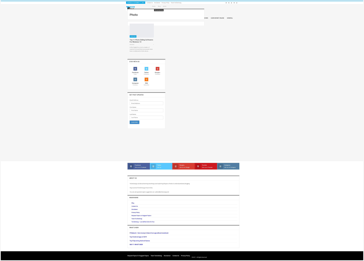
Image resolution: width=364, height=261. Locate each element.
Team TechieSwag (176, 2)
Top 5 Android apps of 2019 (138, 237)
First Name (133, 107)
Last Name (133, 114)
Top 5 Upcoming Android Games (140, 241)
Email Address (134, 100)
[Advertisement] (146, 144)
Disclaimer (157, 2)
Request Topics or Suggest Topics (141, 215)
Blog (133, 203)
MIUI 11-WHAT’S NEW (136, 244)
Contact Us (150, 2)
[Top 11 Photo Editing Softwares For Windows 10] (142, 31)
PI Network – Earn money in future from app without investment (149, 233)
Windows (133, 36)
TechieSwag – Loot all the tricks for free (143, 222)
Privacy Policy (165, 2)
